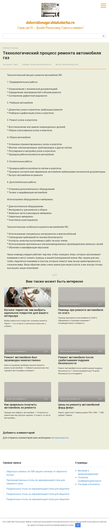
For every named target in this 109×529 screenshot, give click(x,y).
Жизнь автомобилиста (40, 64)
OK (78, 525)
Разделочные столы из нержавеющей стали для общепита (37, 488)
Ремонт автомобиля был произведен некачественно (22, 359)
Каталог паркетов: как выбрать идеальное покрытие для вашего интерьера (26, 312)
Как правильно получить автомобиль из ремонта (20, 406)
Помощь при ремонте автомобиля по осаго (80, 311)
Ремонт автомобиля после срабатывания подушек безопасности (76, 360)
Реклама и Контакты (89, 484)
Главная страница (10, 48)
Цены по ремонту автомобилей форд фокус (78, 406)
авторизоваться (60, 437)
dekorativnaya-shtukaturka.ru (50, 22)
